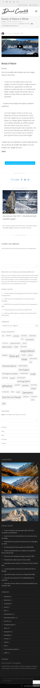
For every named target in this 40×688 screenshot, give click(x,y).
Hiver (5, 628)
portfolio (17, 385)
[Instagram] (17, 1)
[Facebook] (3, 1)
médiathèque (24, 373)
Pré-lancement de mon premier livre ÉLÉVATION (18, 310)
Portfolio (4, 427)
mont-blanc (23, 366)
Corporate (7, 604)
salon (18, 392)
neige (33, 374)
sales (12, 392)
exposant (23, 346)
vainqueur (34, 396)
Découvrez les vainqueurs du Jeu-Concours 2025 (19, 556)
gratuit (30, 355)
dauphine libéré (15, 343)
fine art (14, 356)
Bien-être (7, 600)
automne (24, 336)
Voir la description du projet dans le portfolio (20, 163)
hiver (24, 359)
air (3, 336)
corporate (5, 343)
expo (16, 347)
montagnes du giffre (10, 374)
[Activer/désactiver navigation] (36, 11)
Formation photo (9, 625)
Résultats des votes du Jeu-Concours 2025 (17, 560)
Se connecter (24, 5)
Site (5, 646)
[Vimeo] (7, 1)
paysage (5, 378)
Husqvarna (7, 632)
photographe (21, 378)
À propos (4, 439)
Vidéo (6, 653)
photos (7, 386)
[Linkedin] (10, 1)
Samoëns (27, 392)
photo (12, 378)
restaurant (5, 392)
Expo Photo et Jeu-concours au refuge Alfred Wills (19, 574)
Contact (3, 443)
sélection (26, 397)
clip (22, 339)
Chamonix (32, 336)
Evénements (8, 614)
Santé (6, 642)
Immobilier (7, 635)
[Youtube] (13, 1)
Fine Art (6, 621)
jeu (31, 362)
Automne (7, 596)
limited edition (9, 366)
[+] (20, 202)
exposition (28, 351)
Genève (24, 355)
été (3, 403)
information (33, 358)
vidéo (32, 400)
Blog (2, 435)
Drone (6, 607)
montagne (24, 369)
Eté (5, 611)
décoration (7, 347)
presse (25, 385)
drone (24, 343)
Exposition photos (9, 618)
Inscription (34, 5)
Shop (2, 431)
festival (4, 355)
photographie (23, 381)
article (16, 336)
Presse (6, 639)
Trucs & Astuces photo (11, 649)
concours (30, 339)
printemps (34, 385)
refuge (33, 388)
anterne (8, 335)
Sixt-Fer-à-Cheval (11, 397)
